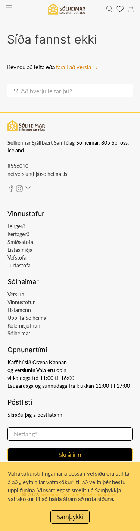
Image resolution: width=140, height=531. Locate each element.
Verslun (15, 294)
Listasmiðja (19, 250)
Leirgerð (16, 226)
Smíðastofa (20, 242)
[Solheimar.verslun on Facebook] (10, 190)
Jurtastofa (19, 265)
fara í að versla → (77, 67)
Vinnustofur (21, 302)
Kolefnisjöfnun (23, 325)
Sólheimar (18, 333)
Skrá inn (70, 455)
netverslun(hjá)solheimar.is (37, 174)
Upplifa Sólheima (26, 318)
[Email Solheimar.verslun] (28, 190)
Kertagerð (18, 234)
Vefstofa (17, 257)
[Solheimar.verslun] (67, 9)
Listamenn (19, 310)
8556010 (17, 166)
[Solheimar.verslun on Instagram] (19, 190)
